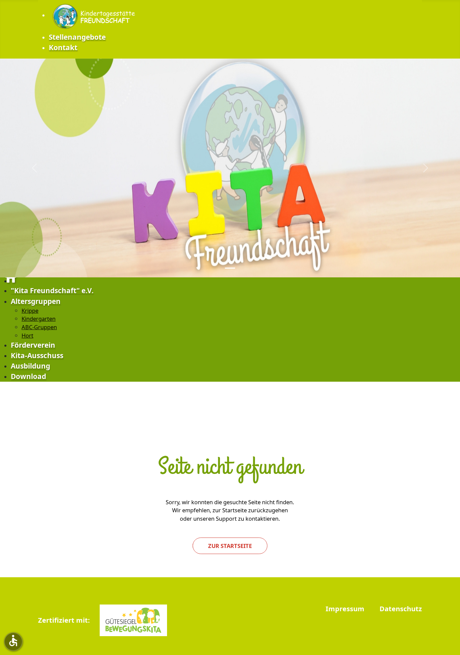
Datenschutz (401, 609)
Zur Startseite (230, 546)
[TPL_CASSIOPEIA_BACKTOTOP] (452, 647)
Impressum (345, 609)
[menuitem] (95, 15)
